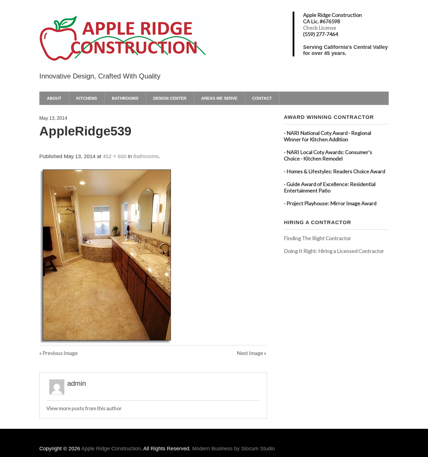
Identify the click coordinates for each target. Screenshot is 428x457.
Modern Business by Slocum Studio (233, 448)
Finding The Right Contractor (317, 238)
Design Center (169, 98)
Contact (262, 98)
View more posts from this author (84, 408)
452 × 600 (114, 156)
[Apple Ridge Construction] (126, 53)
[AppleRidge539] (105, 342)
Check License (319, 27)
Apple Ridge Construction (111, 448)
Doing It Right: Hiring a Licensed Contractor (334, 251)
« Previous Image (58, 353)
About (54, 98)
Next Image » (251, 353)
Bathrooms (125, 98)
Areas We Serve (219, 98)
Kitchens (86, 98)
